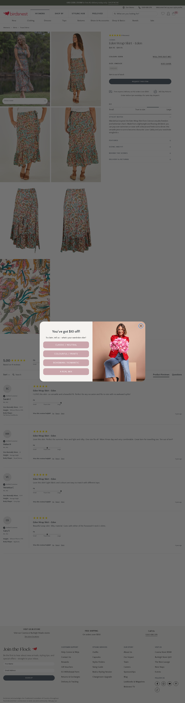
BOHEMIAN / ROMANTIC (66, 363)
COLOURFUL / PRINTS (66, 354)
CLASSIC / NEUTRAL (66, 345)
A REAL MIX (66, 371)
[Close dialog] (141, 326)
